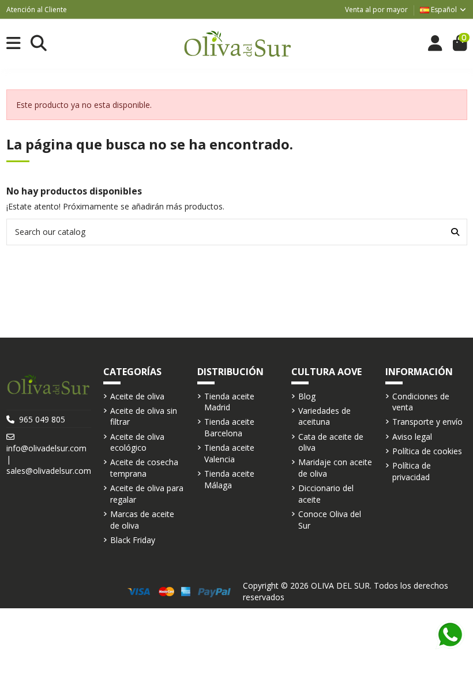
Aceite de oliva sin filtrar (143, 416)
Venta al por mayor (376, 9)
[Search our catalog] (455, 232)
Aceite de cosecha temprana (144, 468)
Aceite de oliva (137, 396)
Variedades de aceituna (324, 416)
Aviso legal (412, 436)
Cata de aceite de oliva (330, 442)
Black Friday (132, 539)
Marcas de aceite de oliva (142, 519)
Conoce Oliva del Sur (329, 519)
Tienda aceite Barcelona (229, 427)
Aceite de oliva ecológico (137, 442)
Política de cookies (427, 451)
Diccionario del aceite (326, 493)
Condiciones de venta (420, 402)
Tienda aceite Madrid (229, 402)
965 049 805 (42, 419)
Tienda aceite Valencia (229, 453)
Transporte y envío (427, 421)
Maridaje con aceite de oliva (335, 468)
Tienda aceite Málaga (229, 479)
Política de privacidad (411, 471)
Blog (307, 396)
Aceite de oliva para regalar (146, 493)
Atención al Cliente (36, 9)
